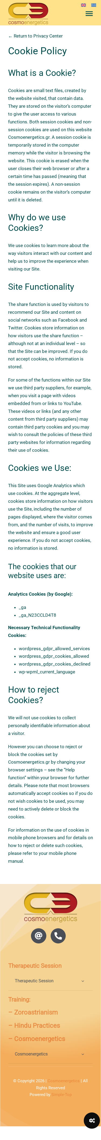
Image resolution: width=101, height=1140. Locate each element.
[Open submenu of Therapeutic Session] (83, 981)
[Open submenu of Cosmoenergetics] (83, 1054)
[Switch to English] (83, 5)
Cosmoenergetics (64, 1080)
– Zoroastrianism (33, 1012)
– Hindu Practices (34, 1025)
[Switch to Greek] (94, 5)
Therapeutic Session (35, 965)
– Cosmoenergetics (36, 1039)
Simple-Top (61, 1094)
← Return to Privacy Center (35, 36)
